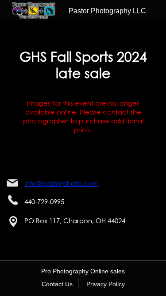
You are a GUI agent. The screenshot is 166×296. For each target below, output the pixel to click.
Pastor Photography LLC (107, 11)
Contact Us (57, 284)
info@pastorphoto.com (61, 183)
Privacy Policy (105, 284)
